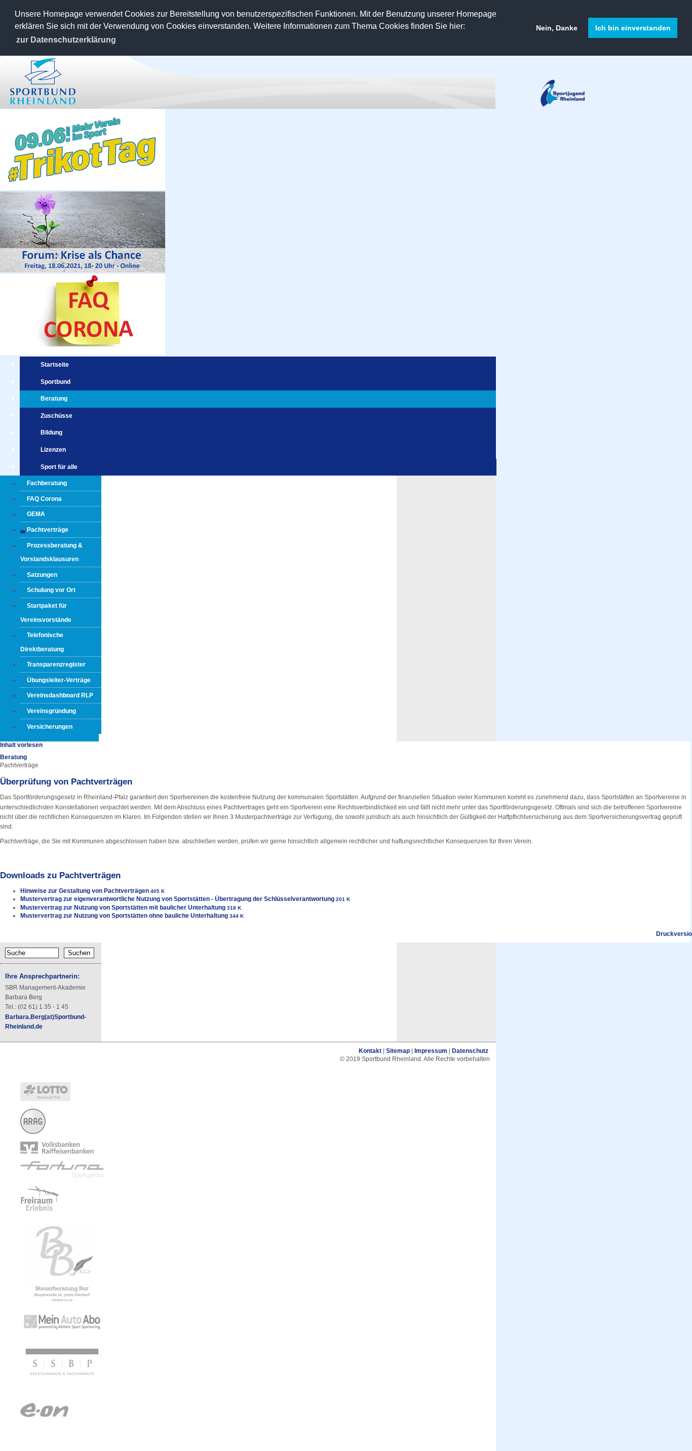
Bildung (51, 432)
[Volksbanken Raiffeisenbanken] (57, 1151)
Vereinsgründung (51, 711)
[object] (248, 1092)
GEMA (36, 514)
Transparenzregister (56, 664)
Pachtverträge (47, 529)
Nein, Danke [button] (557, 28)
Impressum (430, 1050)
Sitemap (398, 1050)
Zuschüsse (56, 415)
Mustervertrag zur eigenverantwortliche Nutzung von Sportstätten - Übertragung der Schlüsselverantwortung (177, 899)
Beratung (54, 398)
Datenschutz (470, 1050)
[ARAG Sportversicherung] (33, 1131)
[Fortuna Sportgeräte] (62, 1176)
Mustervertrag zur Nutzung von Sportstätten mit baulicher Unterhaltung (122, 907)
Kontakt (370, 1050)
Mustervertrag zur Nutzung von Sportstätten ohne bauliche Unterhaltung (124, 915)
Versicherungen (49, 726)
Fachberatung (47, 483)
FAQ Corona (44, 498)
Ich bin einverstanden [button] (633, 28)
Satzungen (42, 574)
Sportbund (55, 381)
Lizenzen (53, 449)
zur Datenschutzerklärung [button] (66, 39)
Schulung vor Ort (51, 590)
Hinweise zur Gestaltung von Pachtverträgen (84, 890)
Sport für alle (59, 466)
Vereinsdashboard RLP (60, 695)
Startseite (55, 364)
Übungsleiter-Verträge (59, 680)
